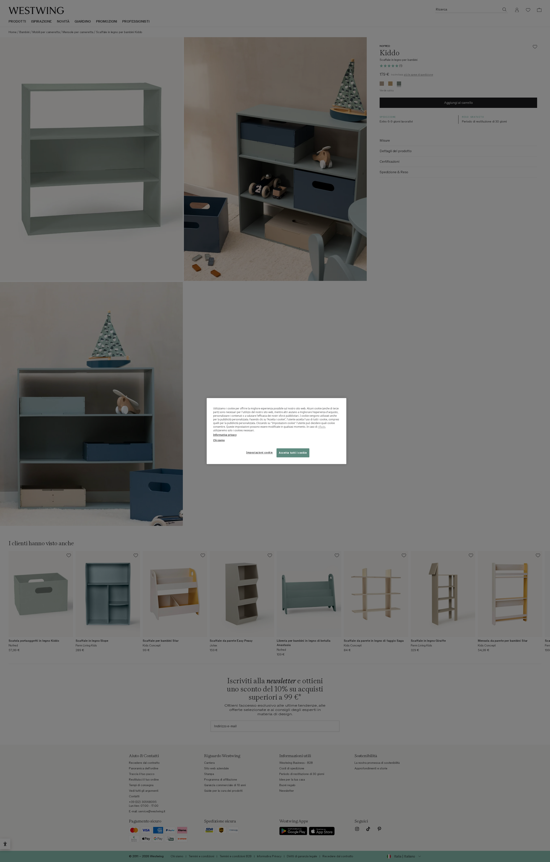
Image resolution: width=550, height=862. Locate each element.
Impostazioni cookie (259, 452)
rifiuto (321, 426)
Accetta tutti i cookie (293, 452)
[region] (276, 431)
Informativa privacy (225, 434)
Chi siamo (219, 440)
